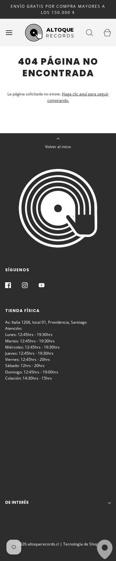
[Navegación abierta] (9, 32)
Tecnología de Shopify (82, 544)
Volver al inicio (58, 146)
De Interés (17, 502)
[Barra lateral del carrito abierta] (107, 32)
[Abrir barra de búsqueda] (89, 32)
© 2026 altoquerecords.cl (36, 544)
